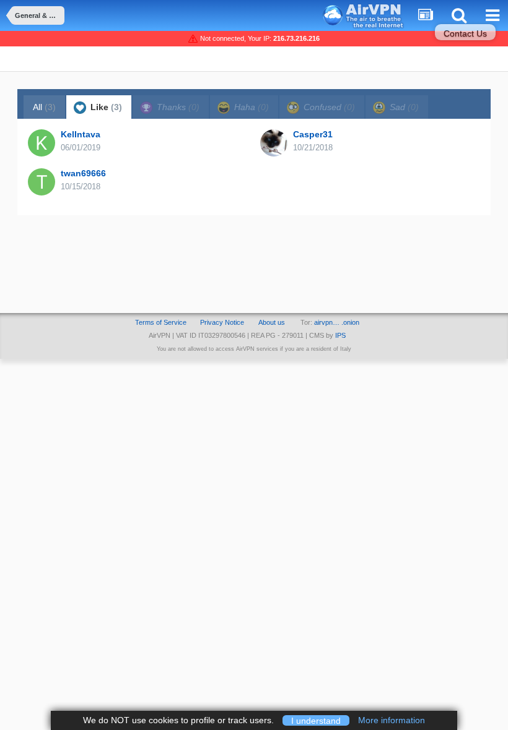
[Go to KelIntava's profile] (41, 143)
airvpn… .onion (336, 322)
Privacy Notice (222, 322)
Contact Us (465, 33)
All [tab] (44, 107)
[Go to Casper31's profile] (273, 143)
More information (391, 720)
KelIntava (80, 134)
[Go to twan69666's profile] (41, 181)
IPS (340, 335)
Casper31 (313, 134)
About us (271, 322)
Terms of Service (160, 322)
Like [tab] (105, 107)
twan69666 (83, 173)
